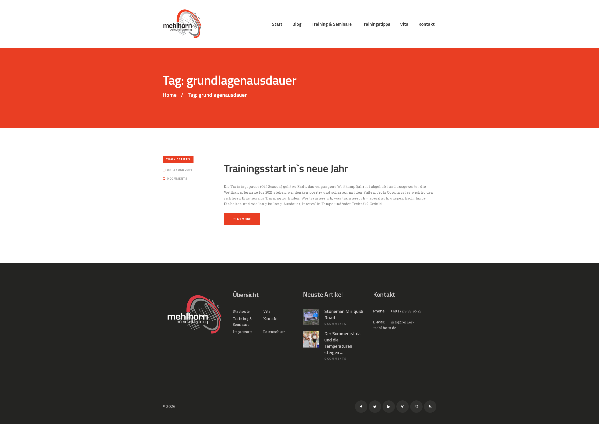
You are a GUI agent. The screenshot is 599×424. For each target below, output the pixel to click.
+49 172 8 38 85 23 (406, 311)
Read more (242, 218)
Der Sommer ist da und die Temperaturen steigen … (342, 342)
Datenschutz (274, 331)
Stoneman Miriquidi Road (343, 314)
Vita (267, 311)
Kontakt (270, 318)
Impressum (242, 331)
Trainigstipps (178, 159)
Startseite (241, 311)
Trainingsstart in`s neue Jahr (286, 168)
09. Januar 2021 (179, 169)
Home (170, 95)
